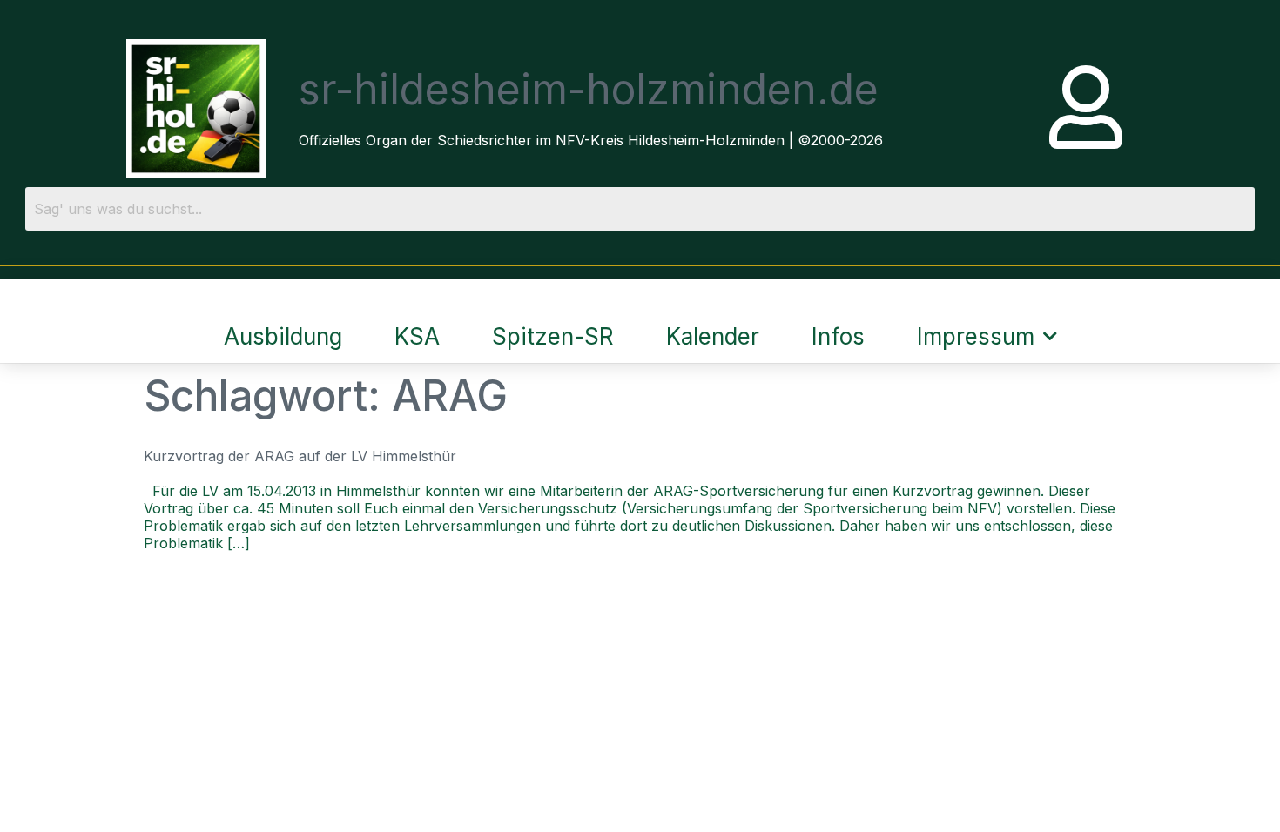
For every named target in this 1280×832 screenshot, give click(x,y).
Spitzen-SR (553, 336)
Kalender (712, 336)
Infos (838, 336)
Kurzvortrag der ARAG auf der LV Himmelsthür (300, 456)
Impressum (975, 336)
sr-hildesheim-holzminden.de (589, 89)
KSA (417, 336)
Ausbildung (283, 336)
